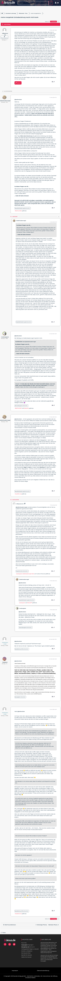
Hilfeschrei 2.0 (5, 34)
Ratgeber (5, 662)
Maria (33, 573)
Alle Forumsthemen (10, 924)
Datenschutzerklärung (43, 970)
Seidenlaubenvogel (21, 220)
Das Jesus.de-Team (26, 953)
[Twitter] (14, 944)
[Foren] (2, 13)
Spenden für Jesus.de (26, 955)
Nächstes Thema (53, 924)
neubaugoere (5, 337)
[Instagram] (9, 944)
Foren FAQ (23, 942)
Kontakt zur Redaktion (26, 951)
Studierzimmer (18, 913)
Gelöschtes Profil (5, 643)
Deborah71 (26, 408)
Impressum (15, 970)
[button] (58, 2)
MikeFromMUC (18, 210)
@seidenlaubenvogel (30, 341)
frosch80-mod (18, 493)
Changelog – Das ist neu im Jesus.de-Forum (28, 947)
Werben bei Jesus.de (26, 957)
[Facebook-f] (5, 944)
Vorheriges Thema (41, 924)
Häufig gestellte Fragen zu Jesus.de (30, 949)
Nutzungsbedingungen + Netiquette (27, 944)
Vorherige (53, 21)
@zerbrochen (18, 99)
